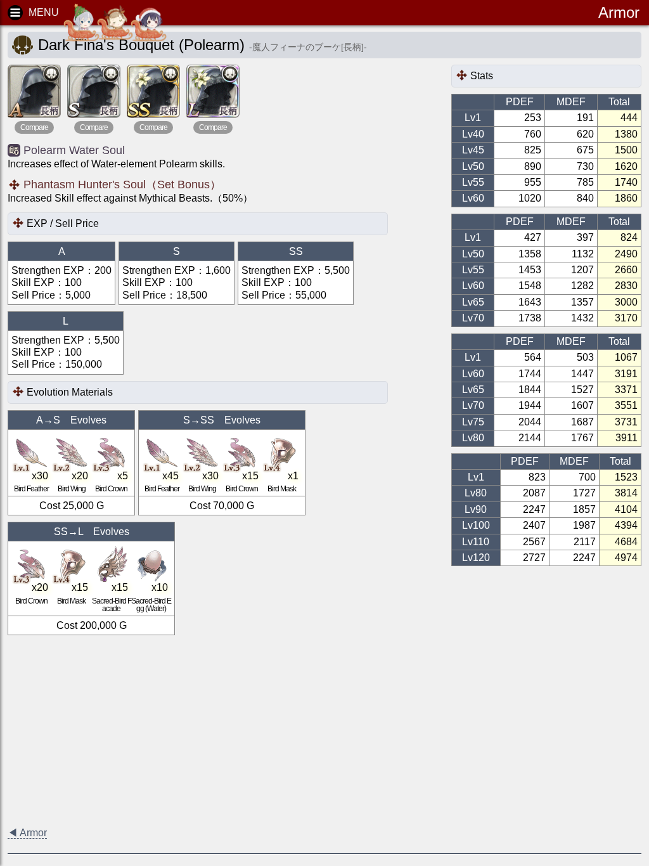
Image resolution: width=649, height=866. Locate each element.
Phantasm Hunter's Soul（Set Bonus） (122, 184)
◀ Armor (27, 832)
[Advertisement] (324, 730)
